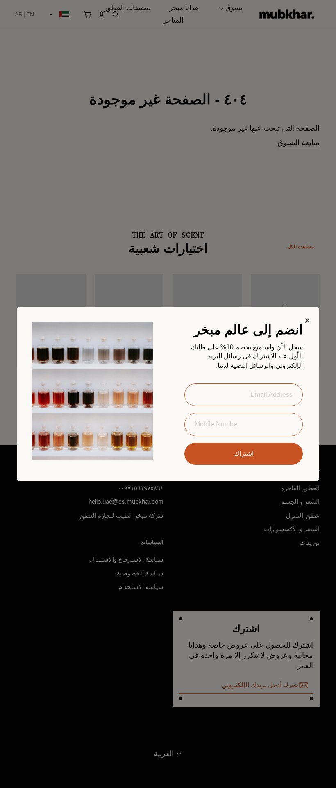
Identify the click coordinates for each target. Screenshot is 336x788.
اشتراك (244, 453)
